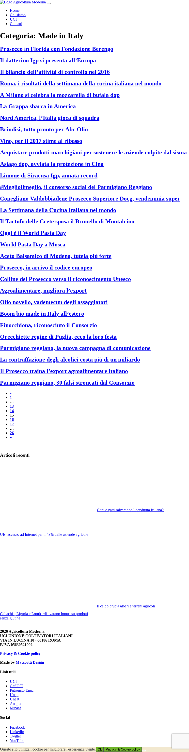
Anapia (15, 703)
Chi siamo (18, 15)
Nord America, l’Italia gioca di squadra (49, 118)
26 (12, 433)
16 (12, 419)
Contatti (16, 24)
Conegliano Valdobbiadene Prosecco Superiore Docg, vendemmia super (90, 198)
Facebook (17, 727)
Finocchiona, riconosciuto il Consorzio (48, 325)
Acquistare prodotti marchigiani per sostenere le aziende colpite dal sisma (93, 152)
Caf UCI (16, 686)
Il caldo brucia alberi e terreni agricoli (126, 606)
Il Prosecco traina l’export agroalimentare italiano (64, 371)
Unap (14, 695)
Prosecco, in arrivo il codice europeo (46, 267)
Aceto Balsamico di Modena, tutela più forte (55, 256)
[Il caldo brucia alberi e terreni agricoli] (143, 573)
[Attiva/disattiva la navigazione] (49, 3)
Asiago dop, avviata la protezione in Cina (52, 164)
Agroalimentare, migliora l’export (43, 290)
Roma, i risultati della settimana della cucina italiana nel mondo (80, 83)
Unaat (14, 699)
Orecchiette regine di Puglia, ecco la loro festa (58, 337)
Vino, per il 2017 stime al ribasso (41, 141)
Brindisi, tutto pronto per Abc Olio (44, 129)
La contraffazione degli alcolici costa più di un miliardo (70, 359)
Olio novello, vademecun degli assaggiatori (54, 302)
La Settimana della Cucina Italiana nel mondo (58, 210)
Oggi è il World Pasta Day (33, 233)
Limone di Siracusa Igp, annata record (48, 175)
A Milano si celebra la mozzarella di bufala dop (60, 95)
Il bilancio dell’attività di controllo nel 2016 (55, 72)
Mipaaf (15, 708)
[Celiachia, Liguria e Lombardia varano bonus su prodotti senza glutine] (46, 577)
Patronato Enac (21, 690)
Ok (100, 749)
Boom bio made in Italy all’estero (42, 313)
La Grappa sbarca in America (38, 106)
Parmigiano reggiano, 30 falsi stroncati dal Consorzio (67, 382)
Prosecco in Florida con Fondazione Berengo (56, 49)
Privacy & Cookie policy (20, 653)
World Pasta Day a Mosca (32, 244)
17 (12, 424)
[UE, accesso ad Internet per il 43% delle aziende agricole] (46, 498)
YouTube (17, 741)
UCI (13, 19)
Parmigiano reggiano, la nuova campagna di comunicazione (75, 348)
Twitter (15, 736)
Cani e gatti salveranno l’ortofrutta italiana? (130, 510)
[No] (144, 750)
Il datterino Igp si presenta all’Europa (48, 60)
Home (14, 10)
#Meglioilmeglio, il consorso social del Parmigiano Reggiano (76, 187)
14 (12, 411)
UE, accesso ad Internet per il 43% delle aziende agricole (44, 534)
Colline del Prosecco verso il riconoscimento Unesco (65, 279)
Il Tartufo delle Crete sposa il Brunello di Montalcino (67, 221)
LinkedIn (17, 732)
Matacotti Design (30, 662)
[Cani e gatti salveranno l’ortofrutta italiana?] (143, 485)
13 (12, 406)
